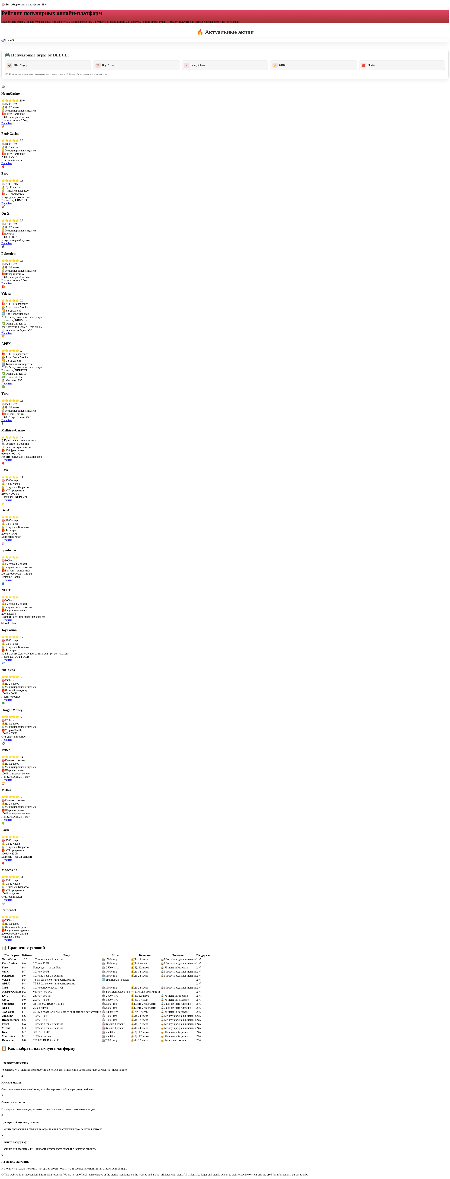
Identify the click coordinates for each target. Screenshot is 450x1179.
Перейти (6, 123)
